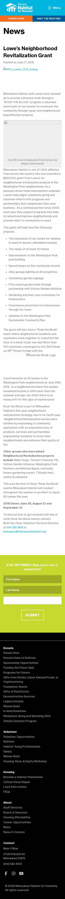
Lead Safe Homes (15, 786)
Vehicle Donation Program (19, 721)
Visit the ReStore (48, 18)
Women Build (11, 706)
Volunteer (10, 731)
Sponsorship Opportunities (20, 662)
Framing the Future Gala (18, 667)
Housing (8, 772)
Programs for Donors (16, 672)
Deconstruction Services (19, 696)
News (14, 31)
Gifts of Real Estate (16, 691)
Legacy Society (13, 701)
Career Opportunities (17, 822)
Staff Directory (12, 807)
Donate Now (16, 18)
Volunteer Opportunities (18, 736)
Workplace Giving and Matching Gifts (27, 716)
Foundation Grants (15, 686)
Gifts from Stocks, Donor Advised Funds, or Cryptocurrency (30, 679)
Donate (8, 648)
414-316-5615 (15, 527)
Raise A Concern (14, 832)
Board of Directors (15, 812)
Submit (32, 615)
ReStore (8, 741)
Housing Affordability (16, 817)
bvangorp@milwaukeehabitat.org (24, 531)
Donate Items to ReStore (19, 657)
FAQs (6, 791)
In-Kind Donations (14, 711)
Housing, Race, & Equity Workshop (25, 761)
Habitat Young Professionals (21, 746)
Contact (8, 843)
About (7, 802)
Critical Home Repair (16, 782)
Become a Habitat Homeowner (23, 777)
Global (7, 751)
